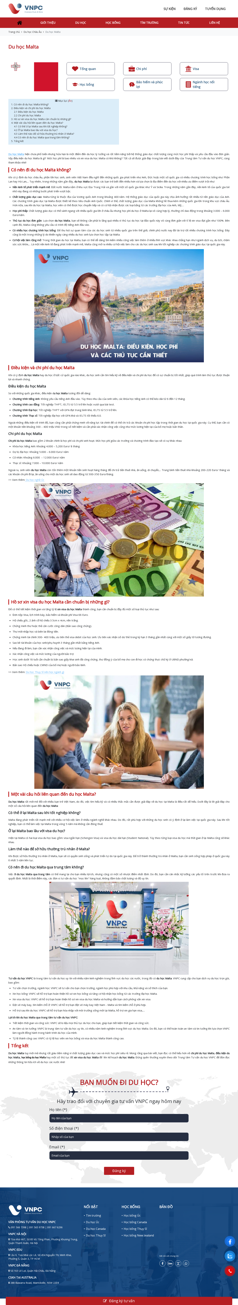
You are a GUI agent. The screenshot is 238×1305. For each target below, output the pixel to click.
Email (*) (57, 1146)
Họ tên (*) (58, 1109)
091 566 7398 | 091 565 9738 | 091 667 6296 (37, 1227)
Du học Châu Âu (33, 31)
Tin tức (184, 23)
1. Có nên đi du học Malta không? (30, 104)
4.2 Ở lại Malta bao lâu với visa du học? (36, 130)
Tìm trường (149, 23)
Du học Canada (96, 1229)
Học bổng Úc (132, 1215)
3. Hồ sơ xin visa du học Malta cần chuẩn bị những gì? (41, 119)
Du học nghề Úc (34, 479)
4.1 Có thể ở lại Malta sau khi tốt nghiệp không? (41, 126)
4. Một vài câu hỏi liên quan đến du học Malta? (37, 122)
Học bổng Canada (135, 1222)
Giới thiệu (48, 23)
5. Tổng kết (17, 141)
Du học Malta (16, 154)
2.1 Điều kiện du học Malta (29, 111)
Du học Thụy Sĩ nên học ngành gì (45, 672)
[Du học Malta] (34, 76)
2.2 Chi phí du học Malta (27, 115)
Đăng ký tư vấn (121, 1300)
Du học (80, 23)
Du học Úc (92, 1222)
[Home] (19, 22)
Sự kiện (170, 9)
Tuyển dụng (215, 9)
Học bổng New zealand (139, 1235)
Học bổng (113, 23)
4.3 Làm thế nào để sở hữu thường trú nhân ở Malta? (44, 133)
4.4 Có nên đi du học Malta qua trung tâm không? (42, 137)
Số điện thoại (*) (64, 1128)
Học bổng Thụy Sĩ (135, 1229)
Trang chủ (14, 31)
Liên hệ (214, 23)
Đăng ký (190, 9)
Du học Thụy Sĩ (96, 1235)
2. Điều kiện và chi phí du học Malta (31, 108)
